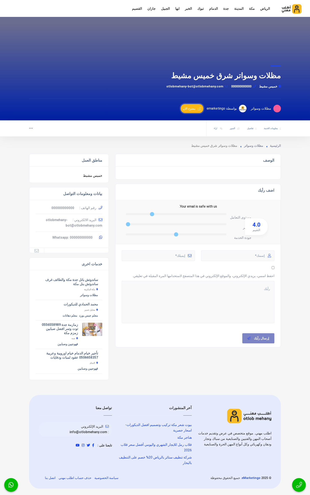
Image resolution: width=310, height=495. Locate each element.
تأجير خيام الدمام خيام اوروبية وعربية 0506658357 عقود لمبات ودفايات (72, 355)
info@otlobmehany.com (88, 432)
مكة (252, 9)
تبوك (200, 9)
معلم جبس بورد (88, 315)
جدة (226, 9)
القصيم (137, 9)
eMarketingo (251, 478)
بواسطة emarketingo (222, 108)
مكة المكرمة (89, 289)
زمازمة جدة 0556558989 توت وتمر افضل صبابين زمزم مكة (60, 329)
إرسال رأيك (261, 338)
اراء (216, 128)
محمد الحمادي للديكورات (81, 304)
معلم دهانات (70, 315)
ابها (177, 9)
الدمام (213, 9)
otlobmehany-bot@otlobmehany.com (194, 86)
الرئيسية (275, 146)
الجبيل (165, 9)
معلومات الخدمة (271, 128)
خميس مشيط (268, 86)
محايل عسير (89, 310)
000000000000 (241, 86)
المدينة (239, 9)
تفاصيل (250, 128)
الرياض (265, 9)
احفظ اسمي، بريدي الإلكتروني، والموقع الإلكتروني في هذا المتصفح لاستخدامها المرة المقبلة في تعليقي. (203, 276)
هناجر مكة (184, 437)
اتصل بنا (50, 478)
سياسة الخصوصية (106, 478)
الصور (232, 128)
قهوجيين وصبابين (68, 344)
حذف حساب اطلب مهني (75, 478)
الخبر (188, 9)
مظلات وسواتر (253, 146)
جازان (151, 9)
